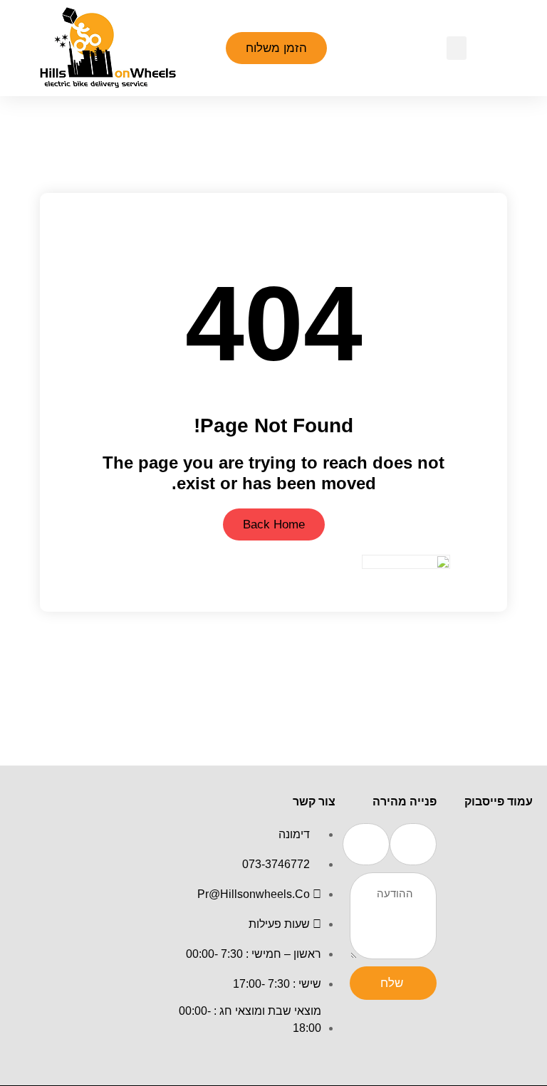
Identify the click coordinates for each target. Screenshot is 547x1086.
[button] (457, 48)
